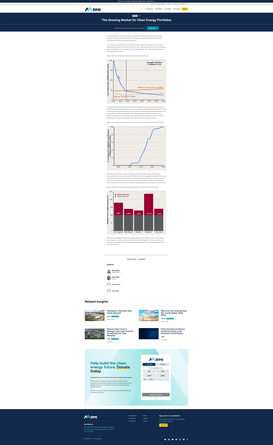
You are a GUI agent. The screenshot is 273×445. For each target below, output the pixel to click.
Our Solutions (159, 9)
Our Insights (168, 9)
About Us (153, 4)
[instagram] (180, 439)
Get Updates (182, 4)
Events (145, 415)
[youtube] (172, 439)
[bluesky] (183, 439)
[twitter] (187, 439)
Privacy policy (98, 439)
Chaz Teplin (126, 28)
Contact (145, 421)
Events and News (161, 4)
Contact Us (174, 4)
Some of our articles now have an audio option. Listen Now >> (136, 1)
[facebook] (176, 439)
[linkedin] (169, 439)
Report (135, 15)
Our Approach (149, 9)
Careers (169, 4)
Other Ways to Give (98, 392)
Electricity (142, 259)
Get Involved (176, 9)
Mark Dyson (119, 28)
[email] (165, 439)
